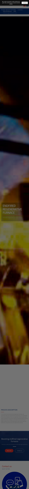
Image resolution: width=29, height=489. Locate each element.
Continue (25, 2)
